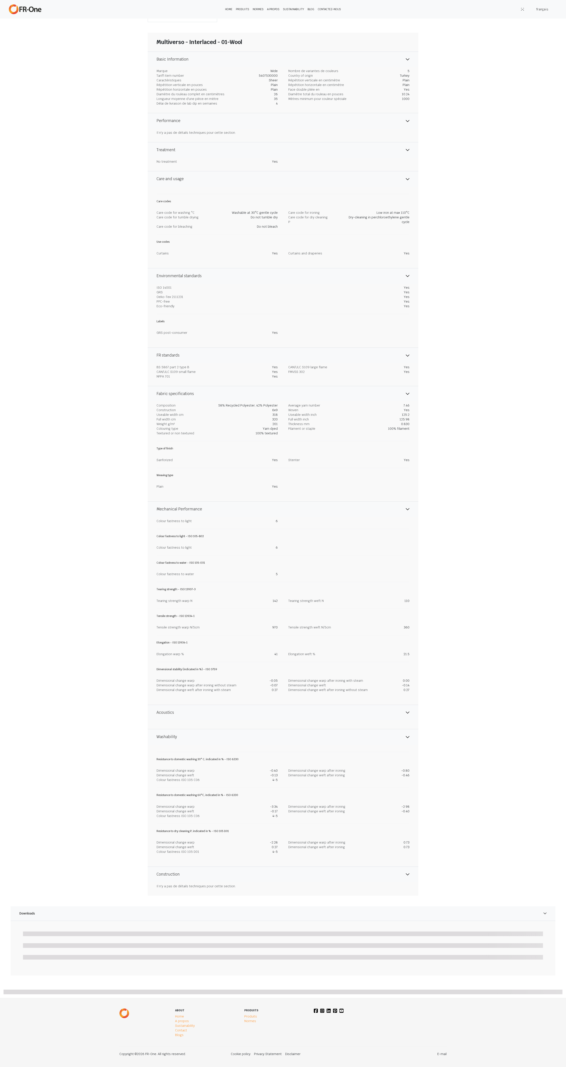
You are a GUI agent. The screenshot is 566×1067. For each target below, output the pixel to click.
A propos (273, 9)
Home (228, 9)
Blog (311, 9)
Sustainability (293, 9)
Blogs (179, 1035)
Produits (242, 9)
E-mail (442, 1054)
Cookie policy (240, 1054)
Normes (258, 9)
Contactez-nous (329, 9)
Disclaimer (292, 1054)
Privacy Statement (268, 1054)
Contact (181, 1030)
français (542, 9)
